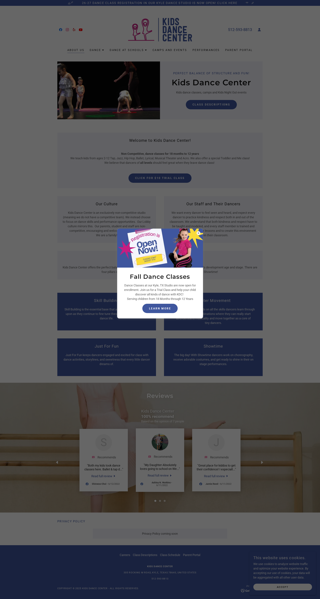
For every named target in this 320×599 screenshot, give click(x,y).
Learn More (160, 308)
